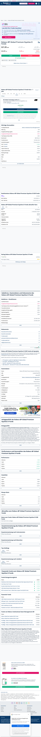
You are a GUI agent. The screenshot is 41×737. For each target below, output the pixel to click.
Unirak (31, 696)
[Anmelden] (39, 4)
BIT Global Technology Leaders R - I (11, 99)
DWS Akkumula (26, 696)
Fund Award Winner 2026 (15, 103)
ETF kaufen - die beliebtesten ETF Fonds (11, 361)
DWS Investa (10, 696)
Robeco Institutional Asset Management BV (31, 127)
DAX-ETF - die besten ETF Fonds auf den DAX (12, 363)
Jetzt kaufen (20, 112)
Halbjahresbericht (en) (5, 342)
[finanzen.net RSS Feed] (29, 703)
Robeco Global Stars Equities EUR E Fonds (9, 616)
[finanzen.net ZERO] (20, 24)
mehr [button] (20, 345)
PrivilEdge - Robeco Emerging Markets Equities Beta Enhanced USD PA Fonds (17, 622)
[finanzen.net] (7, 3)
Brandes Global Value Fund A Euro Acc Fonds (10, 586)
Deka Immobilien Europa (5, 697)
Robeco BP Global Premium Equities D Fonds (16, 20)
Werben (15, 708)
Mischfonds (10, 698)
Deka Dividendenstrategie (18, 696)
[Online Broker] (7, 4)
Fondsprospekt (4, 336)
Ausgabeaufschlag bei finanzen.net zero (9, 133)
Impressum (29, 707)
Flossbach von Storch (18, 695)
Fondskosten (13, 697)
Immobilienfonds (4, 698)
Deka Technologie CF (26, 695)
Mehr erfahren (8, 37)
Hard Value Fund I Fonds (6, 584)
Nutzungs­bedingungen (31, 711)
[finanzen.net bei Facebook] (15, 703)
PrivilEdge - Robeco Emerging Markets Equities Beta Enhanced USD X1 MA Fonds (17, 624)
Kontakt (2, 707)
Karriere (2, 708)
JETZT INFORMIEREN (20, 672)
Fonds (5, 20)
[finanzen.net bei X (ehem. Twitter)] (19, 703)
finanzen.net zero (4, 354)
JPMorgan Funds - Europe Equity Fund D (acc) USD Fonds (12, 601)
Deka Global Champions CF (29, 693)
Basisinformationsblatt (6, 334)
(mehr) (6, 144)
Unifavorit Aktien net (35, 695)
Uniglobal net (12, 693)
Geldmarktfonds (24, 697)
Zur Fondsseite (20, 109)
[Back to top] (38, 735)
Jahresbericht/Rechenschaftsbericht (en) (9, 338)
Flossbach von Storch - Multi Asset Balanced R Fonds (12, 607)
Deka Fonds (12, 695)
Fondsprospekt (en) (5, 340)
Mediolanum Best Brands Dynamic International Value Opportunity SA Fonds (17, 582)
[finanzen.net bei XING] (24, 703)
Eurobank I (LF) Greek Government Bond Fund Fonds (12, 603)
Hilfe (15, 707)
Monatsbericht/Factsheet (6, 331)
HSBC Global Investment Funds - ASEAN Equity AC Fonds (12, 599)
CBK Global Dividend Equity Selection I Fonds (10, 588)
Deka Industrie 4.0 (4, 696)
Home (2, 20)
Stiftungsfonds (3, 699)
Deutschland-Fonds (31, 698)
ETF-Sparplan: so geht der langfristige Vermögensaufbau (14, 360)
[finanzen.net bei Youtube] (17, 703)
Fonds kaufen (18, 697)
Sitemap (2, 711)
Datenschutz (29, 708)
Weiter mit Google (20, 725)
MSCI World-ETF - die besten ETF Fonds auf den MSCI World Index (16, 364)
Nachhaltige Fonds (16, 698)
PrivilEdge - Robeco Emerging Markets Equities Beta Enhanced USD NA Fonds (17, 620)
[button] (23, 3)
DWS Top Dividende (19, 693)
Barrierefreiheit (30, 714)
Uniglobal (8, 693)
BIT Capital (9, 103)
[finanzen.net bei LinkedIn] (22, 703)
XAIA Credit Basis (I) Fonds (6, 605)
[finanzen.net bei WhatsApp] (26, 703)
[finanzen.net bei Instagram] (12, 703)
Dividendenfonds (31, 697)
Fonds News (3, 693)
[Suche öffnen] (36, 3)
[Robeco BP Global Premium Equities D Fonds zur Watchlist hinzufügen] (39, 42)
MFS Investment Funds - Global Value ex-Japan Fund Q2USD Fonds (14, 590)
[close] (28, 714)
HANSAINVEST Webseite (10, 115)
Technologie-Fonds (23, 698)
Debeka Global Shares (5, 695)
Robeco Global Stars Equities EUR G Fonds (9, 618)
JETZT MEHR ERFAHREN (20, 686)
